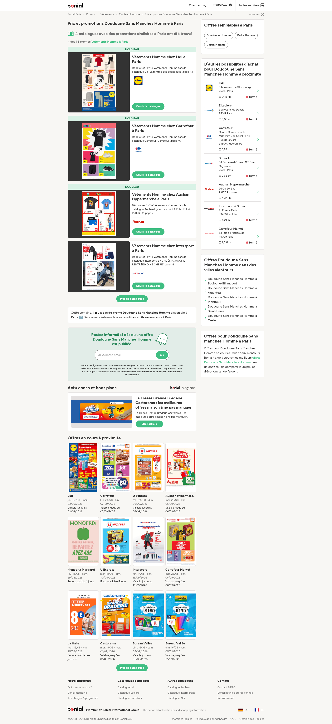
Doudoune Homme (219, 35)
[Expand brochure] (99, 82)
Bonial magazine (77, 692)
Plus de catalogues (132, 298)
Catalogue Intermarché (181, 692)
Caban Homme (216, 44)
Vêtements (107, 14)
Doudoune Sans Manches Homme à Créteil (232, 318)
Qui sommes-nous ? (80, 687)
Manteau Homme (129, 14)
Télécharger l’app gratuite (83, 698)
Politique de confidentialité (211, 719)
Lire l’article (149, 424)
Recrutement (225, 698)
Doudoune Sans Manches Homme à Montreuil (232, 299)
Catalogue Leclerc (128, 692)
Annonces (254, 14)
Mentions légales (182, 719)
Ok (162, 355)
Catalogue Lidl (126, 687)
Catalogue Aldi (176, 698)
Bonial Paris (74, 14)
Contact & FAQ (226, 687)
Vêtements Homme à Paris (109, 41)
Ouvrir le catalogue (148, 106)
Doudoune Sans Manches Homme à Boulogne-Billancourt (232, 281)
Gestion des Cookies (251, 719)
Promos (90, 14)
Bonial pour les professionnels (235, 692)
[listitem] (83, 478)
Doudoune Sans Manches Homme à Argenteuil (232, 290)
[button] (132, 80)
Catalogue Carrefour (130, 698)
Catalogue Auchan (179, 687)
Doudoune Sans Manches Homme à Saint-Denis (232, 309)
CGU (233, 719)
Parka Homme (246, 35)
